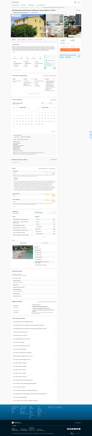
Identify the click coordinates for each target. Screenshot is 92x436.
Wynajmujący (59, 407)
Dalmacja (31, 412)
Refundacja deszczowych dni (22, 139)
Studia (13, 412)
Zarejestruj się (68, 57)
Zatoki (30, 416)
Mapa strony (43, 433)
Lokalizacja (30, 39)
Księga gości (39, 409)
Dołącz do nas (39, 412)
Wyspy (30, 413)
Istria (30, 409)
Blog (38, 416)
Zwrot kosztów (22, 412)
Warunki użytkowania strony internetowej (26, 433)
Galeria (13, 39)
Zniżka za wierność (23, 411)
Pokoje (13, 411)
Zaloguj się (62, 57)
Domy (13, 409)
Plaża (30, 417)
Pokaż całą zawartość (16, 70)
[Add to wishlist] (77, 10)
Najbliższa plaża (23, 243)
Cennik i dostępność (21, 39)
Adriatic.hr (39, 408)
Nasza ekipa (39, 411)
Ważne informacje (38, 39)
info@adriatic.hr (23, 428)
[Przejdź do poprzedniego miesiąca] (13, 107)
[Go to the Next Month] (54, 107)
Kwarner (30, 411)
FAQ (40, 433)
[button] (28, 25)
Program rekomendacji (23, 413)
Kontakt (14, 425)
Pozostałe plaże (45, 243)
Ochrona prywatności (36, 433)
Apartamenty (14, 408)
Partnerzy (51, 407)
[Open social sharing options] (79, 10)
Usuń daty (53, 131)
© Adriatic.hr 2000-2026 (15, 433)
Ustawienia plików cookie (50, 433)
